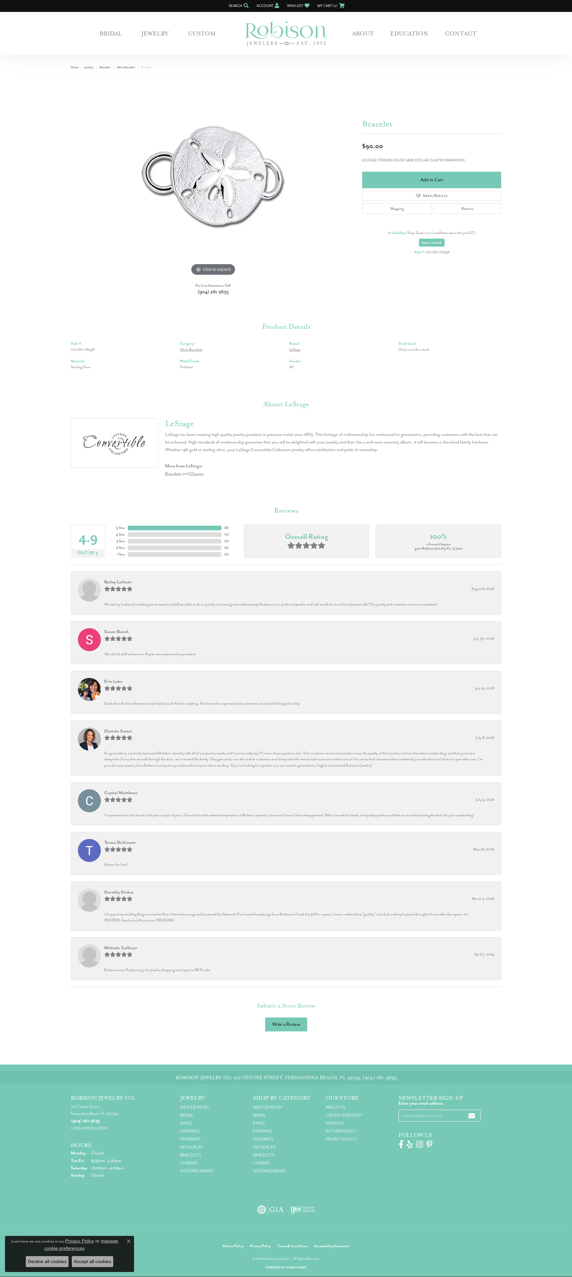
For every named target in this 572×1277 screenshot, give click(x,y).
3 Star (120, 541)
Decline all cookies (47, 1261)
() (226, 528)
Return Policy (341, 1131)
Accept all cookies (92, 1261)
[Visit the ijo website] (302, 1209)
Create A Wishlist (344, 1115)
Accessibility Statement (332, 1246)
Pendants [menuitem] (190, 1139)
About (363, 33)
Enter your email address (421, 1103)
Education (409, 33)
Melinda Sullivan (120, 948)
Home (74, 67)
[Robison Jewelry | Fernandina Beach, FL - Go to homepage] (286, 33)
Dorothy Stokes (118, 892)
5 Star (120, 528)
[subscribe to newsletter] (471, 1116)
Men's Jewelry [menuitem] (195, 1107)
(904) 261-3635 (213, 292)
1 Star (121, 554)
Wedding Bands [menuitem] (196, 1171)
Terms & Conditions (292, 1246)
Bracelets (105, 67)
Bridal (111, 33)
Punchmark (296, 1267)
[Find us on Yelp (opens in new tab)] (410, 1144)
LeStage (295, 349)
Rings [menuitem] (186, 1123)
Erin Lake (113, 681)
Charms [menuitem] (188, 1163)
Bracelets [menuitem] (190, 1155)
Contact (461, 33)
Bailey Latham (117, 582)
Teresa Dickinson (120, 842)
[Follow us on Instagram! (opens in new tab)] (419, 1144)
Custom (202, 33)
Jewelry (155, 33)
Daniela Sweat (118, 731)
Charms (197, 473)
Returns (467, 208)
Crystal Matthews (121, 792)
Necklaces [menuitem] (191, 1147)
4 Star (120, 534)
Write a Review (286, 1024)
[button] (238, 6)
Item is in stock (432, 243)
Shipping (397, 208)
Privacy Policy (341, 1139)
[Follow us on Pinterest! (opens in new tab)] (429, 1144)
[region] (213, 178)
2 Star (120, 548)
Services (335, 1123)
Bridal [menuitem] (186, 1115)
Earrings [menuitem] (190, 1131)
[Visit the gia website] (270, 1209)
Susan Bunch (116, 631)
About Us (335, 1107)
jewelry (89, 67)
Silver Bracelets (126, 67)
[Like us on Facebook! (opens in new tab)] (401, 1144)
